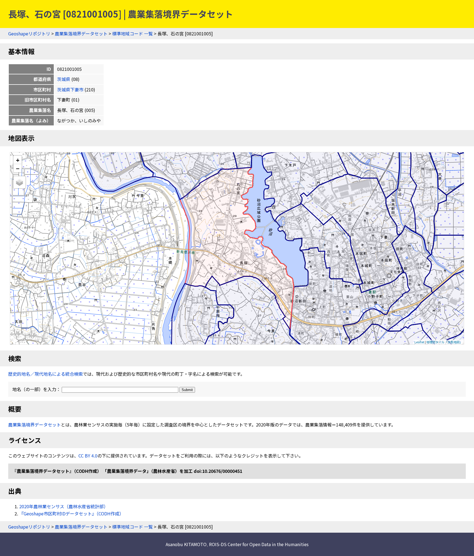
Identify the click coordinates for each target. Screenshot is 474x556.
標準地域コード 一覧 (132, 33)
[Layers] (19, 182)
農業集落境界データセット (81, 33)
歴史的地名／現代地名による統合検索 (45, 373)
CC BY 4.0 (87, 455)
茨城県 (63, 79)
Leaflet (419, 342)
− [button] (17, 168)
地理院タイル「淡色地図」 (444, 342)
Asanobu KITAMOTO (186, 544)
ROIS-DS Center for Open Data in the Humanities (259, 544)
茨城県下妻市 (70, 89)
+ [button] (17, 160)
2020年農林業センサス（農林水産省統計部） (63, 506)
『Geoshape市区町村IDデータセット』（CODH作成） (71, 513)
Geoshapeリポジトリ (29, 33)
